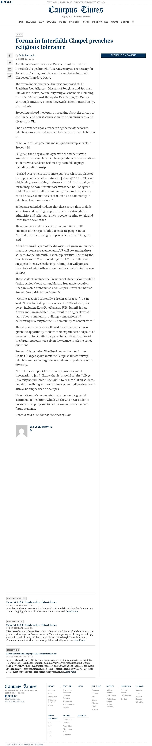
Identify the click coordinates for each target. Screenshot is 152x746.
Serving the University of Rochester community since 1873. (21, 692)
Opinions (74, 22)
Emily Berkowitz (27, 55)
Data (41, 22)
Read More (72, 612)
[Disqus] (50, 478)
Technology (67, 701)
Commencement (15, 621)
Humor (85, 22)
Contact (66, 723)
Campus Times (76, 9)
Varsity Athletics (110, 706)
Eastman (95, 690)
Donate (125, 22)
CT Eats (95, 693)
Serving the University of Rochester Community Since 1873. (76, 2)
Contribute (67, 719)
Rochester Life (68, 704)
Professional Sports (111, 700)
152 (50, 732)
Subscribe (67, 735)
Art (93, 697)
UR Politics (52, 697)
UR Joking (140, 702)
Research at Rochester (67, 691)
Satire (138, 693)
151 (50, 729)
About (114, 22)
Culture (51, 22)
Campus (51, 690)
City (50, 693)
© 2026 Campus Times (13, 744)
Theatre (95, 709)
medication (13, 650)
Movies (95, 703)
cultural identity (16, 598)
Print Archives (100, 22)
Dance (94, 700)
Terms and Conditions (33, 744)
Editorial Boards (124, 691)
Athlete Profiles (109, 691)
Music (94, 706)
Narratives (139, 690)
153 (50, 735)
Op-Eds (124, 699)
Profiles (66, 708)
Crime (50, 705)
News (20, 22)
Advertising (67, 726)
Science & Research (52, 701)
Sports (62, 22)
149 (50, 723)
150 (50, 726)
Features (31, 22)
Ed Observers (126, 696)
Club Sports (111, 696)
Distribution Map (67, 730)
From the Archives (66, 697)
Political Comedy (139, 698)
